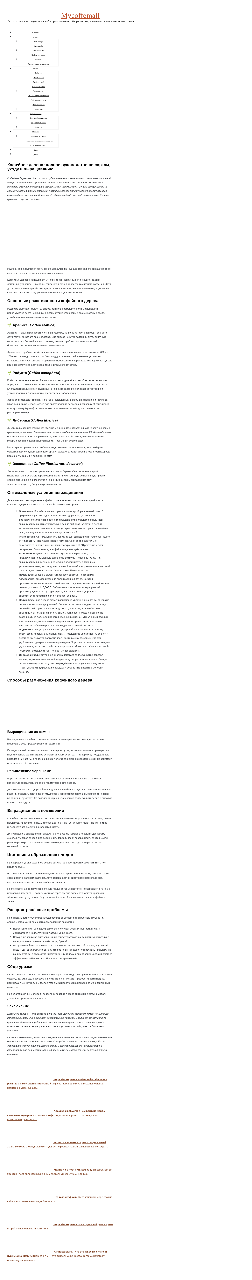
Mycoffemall (80, 15)
